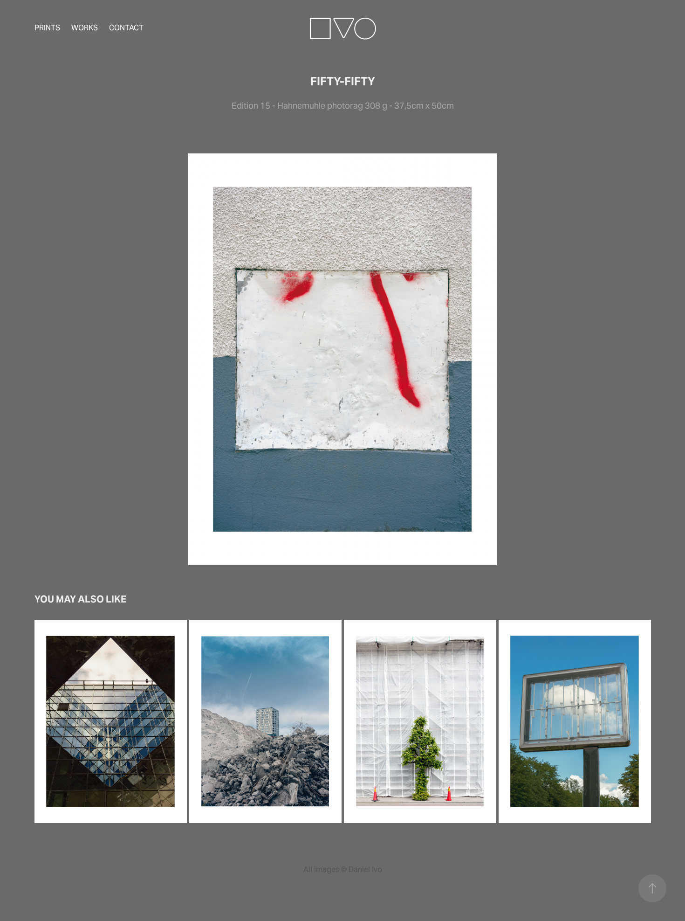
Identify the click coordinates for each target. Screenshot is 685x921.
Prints (47, 28)
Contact (126, 28)
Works (84, 28)
